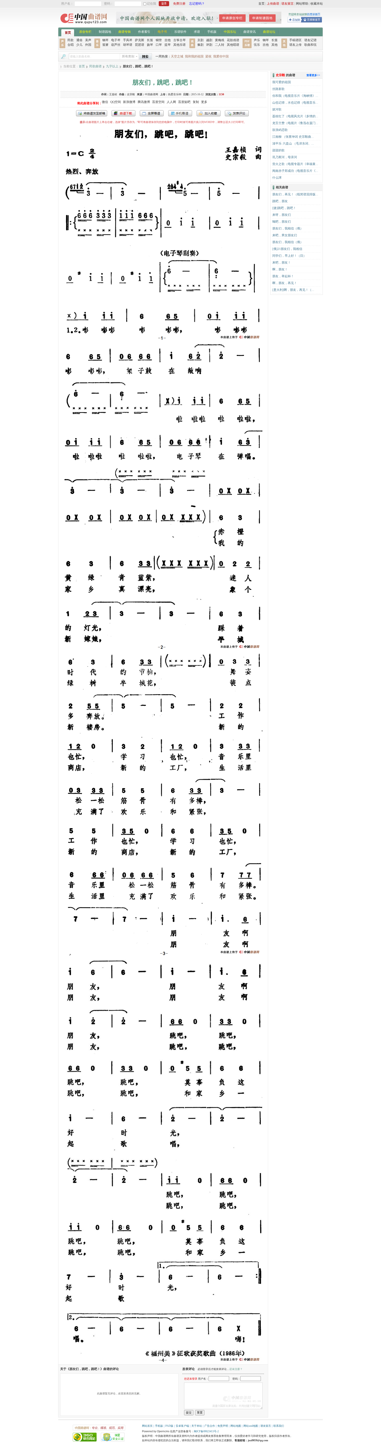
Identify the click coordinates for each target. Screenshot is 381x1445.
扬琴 (150, 44)
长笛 (150, 40)
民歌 (70, 40)
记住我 (151, 3)
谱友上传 (295, 44)
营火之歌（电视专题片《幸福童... (295, 164)
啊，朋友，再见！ (284, 283)
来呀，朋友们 (281, 214)
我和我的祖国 (194, 56)
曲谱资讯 (249, 31)
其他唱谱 (233, 44)
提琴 (167, 44)
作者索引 (144, 31)
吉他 (167, 40)
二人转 (219, 44)
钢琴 (105, 40)
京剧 (200, 40)
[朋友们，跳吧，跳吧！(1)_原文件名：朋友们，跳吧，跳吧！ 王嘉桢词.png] (163, 339)
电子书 (162, 31)
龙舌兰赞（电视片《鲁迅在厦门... (295, 123)
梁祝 (208, 56)
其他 (274, 44)
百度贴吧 (184, 102)
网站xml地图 (250, 1425)
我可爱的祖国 (281, 82)
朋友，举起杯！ (283, 276)
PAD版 (169, 1425)
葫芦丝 (115, 44)
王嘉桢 (113, 94)
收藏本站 (316, 3)
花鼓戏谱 (233, 40)
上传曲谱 (273, 3)
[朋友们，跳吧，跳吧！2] (163, 649)
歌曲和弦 (310, 44)
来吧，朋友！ (281, 262)
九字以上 (112, 66)
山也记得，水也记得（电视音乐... (295, 102)
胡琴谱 (127, 44)
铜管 (159, 40)
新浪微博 (129, 102)
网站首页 (147, 1425)
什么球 (277, 177)
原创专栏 (85, 31)
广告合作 (209, 1425)
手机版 (212, 31)
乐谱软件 (180, 31)
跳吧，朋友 (280, 201)
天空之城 (177, 56)
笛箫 (105, 44)
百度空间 (158, 102)
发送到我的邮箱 (91, 113)
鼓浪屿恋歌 (280, 130)
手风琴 (127, 40)
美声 (88, 40)
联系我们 (278, 1425)
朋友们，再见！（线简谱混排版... (295, 194)
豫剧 (200, 44)
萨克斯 (139, 40)
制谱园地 (105, 31)
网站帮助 (302, 3)
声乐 (257, 40)
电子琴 (115, 40)
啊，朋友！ (280, 269)
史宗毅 (131, 94)
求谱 (197, 31)
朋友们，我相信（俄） (287, 228)
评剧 (209, 44)
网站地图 (235, 1425)
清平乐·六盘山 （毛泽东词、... (293, 143)
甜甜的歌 (278, 150)
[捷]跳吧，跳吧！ (284, 208)
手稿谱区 (295, 40)
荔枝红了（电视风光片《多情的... (295, 116)
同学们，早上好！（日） (289, 255)
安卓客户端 (182, 1425)
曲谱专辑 (124, 31)
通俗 (79, 40)
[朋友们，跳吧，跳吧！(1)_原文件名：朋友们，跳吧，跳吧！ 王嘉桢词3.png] (163, 954)
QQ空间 (115, 102)
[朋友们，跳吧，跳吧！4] (163, 1362)
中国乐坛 (230, 31)
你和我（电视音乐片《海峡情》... (295, 95)
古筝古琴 (179, 40)
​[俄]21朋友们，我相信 (287, 249)
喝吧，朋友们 (281, 221)
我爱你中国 (221, 56)
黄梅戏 (219, 40)
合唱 (70, 44)
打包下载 (123, 113)
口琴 (159, 44)
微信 (105, 102)
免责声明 (222, 1425)
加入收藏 (208, 113)
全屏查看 (152, 113)
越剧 (209, 40)
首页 (261, 3)
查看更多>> (313, 75)
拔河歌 (277, 109)
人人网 (171, 102)
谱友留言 (287, 3)
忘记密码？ (197, 3)
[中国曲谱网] (84, 25)
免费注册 (179, 3)
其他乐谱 (179, 44)
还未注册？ (236, 1369)
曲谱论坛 (269, 31)
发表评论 (237, 113)
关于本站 (196, 1425)
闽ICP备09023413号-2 (206, 1431)
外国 (88, 44)
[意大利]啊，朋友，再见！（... (293, 290)
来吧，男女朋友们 (284, 235)
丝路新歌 (278, 89)
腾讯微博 (144, 102)
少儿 (79, 44)
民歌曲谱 (95, 66)
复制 (196, 102)
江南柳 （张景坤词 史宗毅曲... (293, 136)
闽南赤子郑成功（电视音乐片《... (295, 170)
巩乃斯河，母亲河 (284, 157)
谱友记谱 (310, 40)
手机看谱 (180, 113)
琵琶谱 (139, 44)
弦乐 (257, 44)
